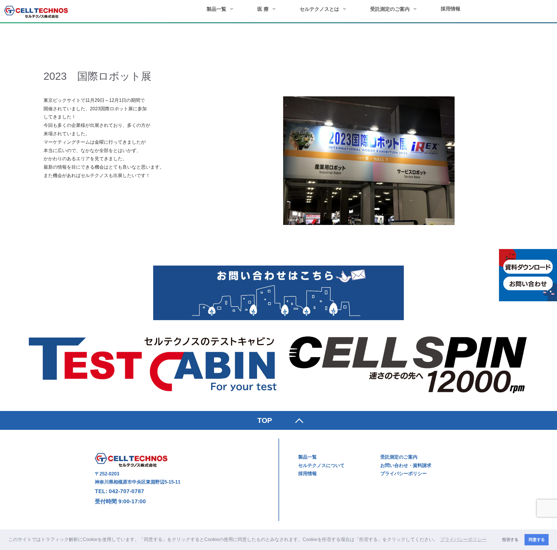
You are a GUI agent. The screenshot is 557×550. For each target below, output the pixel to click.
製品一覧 (216, 9)
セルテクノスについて (321, 465)
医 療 (263, 9)
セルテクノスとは (319, 9)
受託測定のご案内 (390, 9)
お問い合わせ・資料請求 (405, 465)
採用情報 (450, 9)
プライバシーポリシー (403, 473)
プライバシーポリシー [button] (463, 539)
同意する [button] (537, 539)
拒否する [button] (510, 539)
